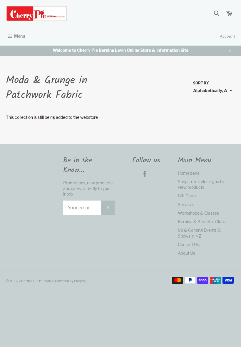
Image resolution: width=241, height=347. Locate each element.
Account (227, 36)
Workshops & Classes (198, 213)
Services (186, 204)
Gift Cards (187, 195)
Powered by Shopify (70, 281)
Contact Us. (189, 244)
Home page (189, 173)
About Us (186, 253)
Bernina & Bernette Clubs (202, 221)
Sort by (201, 83)
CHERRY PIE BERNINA (36, 281)
